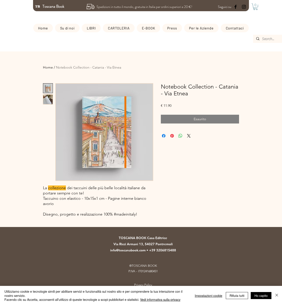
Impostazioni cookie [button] (208, 295)
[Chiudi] (276, 295)
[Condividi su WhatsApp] (180, 135)
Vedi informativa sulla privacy (160, 299)
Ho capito (261, 295)
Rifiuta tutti (237, 295)
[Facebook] (235, 6)
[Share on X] (188, 135)
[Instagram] (244, 6)
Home (48, 67)
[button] (255, 7)
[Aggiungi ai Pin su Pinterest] (172, 135)
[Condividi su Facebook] (163, 135)
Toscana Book (54, 6)
